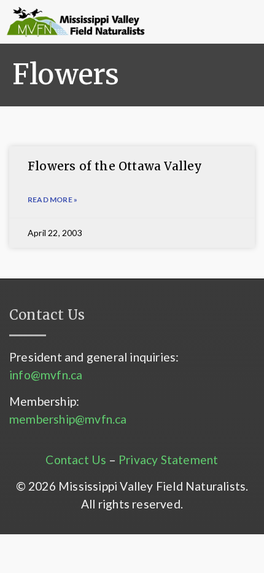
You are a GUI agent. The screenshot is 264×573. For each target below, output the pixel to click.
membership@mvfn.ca (68, 419)
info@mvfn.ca (45, 375)
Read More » (52, 199)
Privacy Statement (168, 459)
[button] (187, 22)
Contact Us (75, 459)
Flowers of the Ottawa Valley (115, 166)
